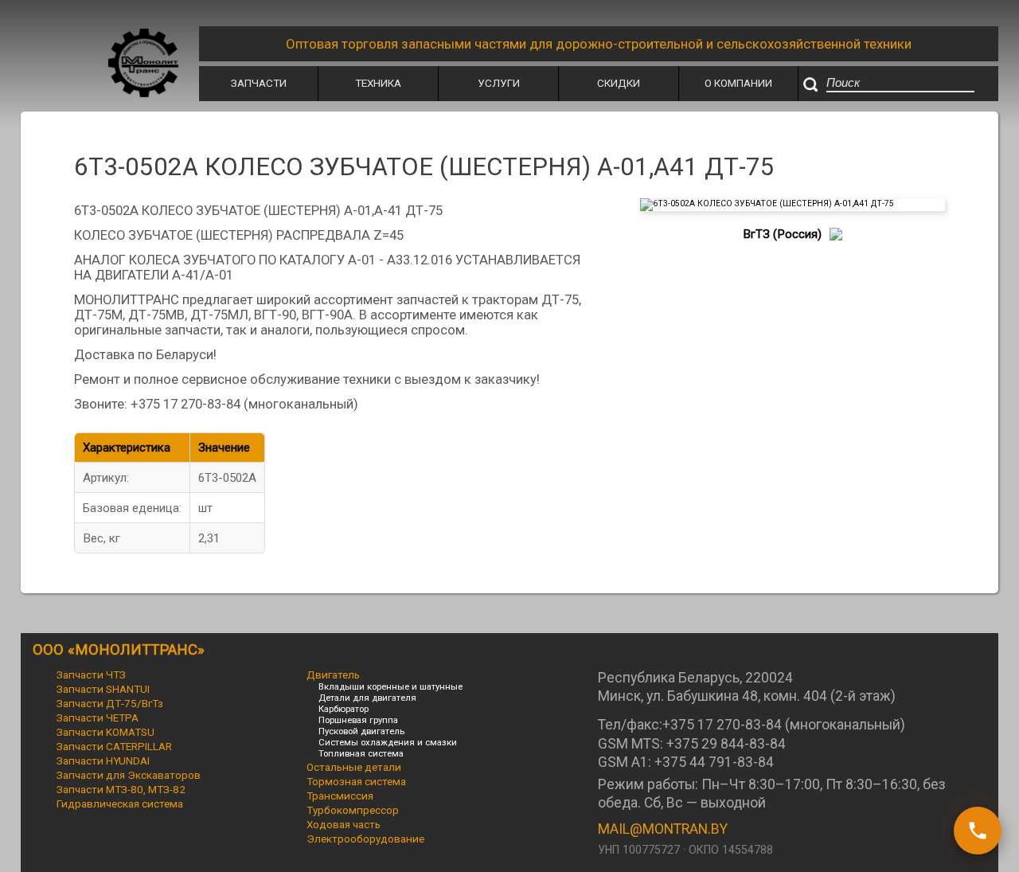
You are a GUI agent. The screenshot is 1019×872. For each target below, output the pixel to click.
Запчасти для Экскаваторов (129, 774)
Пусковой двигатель (361, 731)
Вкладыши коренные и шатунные (390, 686)
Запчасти (259, 82)
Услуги (499, 82)
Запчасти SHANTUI (103, 688)
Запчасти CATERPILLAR (114, 746)
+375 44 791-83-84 (714, 762)
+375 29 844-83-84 (726, 744)
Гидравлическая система (120, 803)
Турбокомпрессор (352, 810)
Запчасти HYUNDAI (103, 760)
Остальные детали (353, 767)
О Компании (738, 82)
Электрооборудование (365, 838)
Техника (378, 82)
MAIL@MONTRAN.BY (663, 829)
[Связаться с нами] (977, 830)
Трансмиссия (339, 795)
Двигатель (333, 674)
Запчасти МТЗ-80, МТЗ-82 (121, 789)
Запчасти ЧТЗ (91, 674)
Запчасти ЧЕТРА (98, 717)
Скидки (618, 82)
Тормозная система (356, 781)
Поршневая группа (358, 719)
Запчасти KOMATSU (105, 731)
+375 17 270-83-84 (722, 725)
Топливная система (361, 753)
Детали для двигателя (367, 697)
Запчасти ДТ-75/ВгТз (110, 703)
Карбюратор (343, 708)
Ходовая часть (343, 824)
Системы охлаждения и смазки (387, 742)
